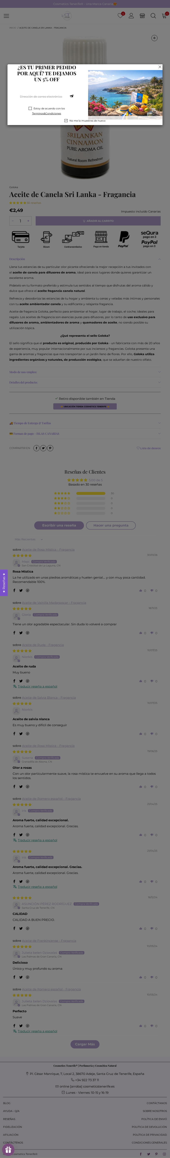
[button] (71, 96)
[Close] (160, 66)
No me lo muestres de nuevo (87, 120)
